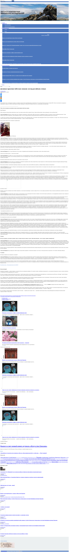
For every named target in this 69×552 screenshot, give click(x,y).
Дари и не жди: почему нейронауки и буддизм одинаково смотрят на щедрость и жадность (17, 56)
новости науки (24, 460)
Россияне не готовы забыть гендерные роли (10, 296)
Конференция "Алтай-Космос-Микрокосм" (51, 457)
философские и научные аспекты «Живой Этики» (36, 463)
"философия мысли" (4, 457)
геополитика (21, 458)
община (33, 460)
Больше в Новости (5, 299)
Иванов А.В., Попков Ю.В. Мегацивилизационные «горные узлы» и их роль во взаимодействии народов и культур (21, 45)
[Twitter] (34, 95)
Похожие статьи (4, 298)
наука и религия (16, 460)
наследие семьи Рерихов (6, 460)
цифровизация (47, 463)
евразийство (47, 459)
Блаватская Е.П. (34, 457)
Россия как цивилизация (8, 458)
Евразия (38, 457)
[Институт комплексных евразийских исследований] (12, 20)
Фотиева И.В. (2, 487)
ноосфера (30, 460)
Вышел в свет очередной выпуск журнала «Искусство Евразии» (13, 41)
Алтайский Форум (30, 457)
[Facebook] (34, 94)
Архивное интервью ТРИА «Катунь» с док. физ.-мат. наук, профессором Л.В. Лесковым (17, 75)
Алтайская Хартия (24, 457)
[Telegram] (34, 99)
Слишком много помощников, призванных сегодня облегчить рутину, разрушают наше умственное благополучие (21, 63)
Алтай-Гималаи (12, 457)
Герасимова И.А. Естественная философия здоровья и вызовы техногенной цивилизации (18, 295)
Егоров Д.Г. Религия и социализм (9, 327)
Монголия (63, 457)
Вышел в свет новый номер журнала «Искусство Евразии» (14, 360)
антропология (16, 458)
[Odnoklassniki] (34, 98)
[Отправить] (34, 101)
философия (55, 462)
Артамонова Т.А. (3, 473)
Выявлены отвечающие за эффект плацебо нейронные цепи (12, 52)
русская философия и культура (39, 462)
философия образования (20, 463)
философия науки (11, 463)
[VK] (34, 97)
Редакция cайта (3, 91)
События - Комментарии (45, 35)
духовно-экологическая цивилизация (34, 459)
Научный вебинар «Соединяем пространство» (10, 68)
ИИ (41, 457)
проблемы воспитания (38, 460)
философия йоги (5, 463)
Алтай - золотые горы (18, 457)
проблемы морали (46, 460)
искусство (53, 458)
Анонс (48, 34)
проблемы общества (56, 460)
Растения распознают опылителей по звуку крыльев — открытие (15, 342)
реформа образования (22, 462)
